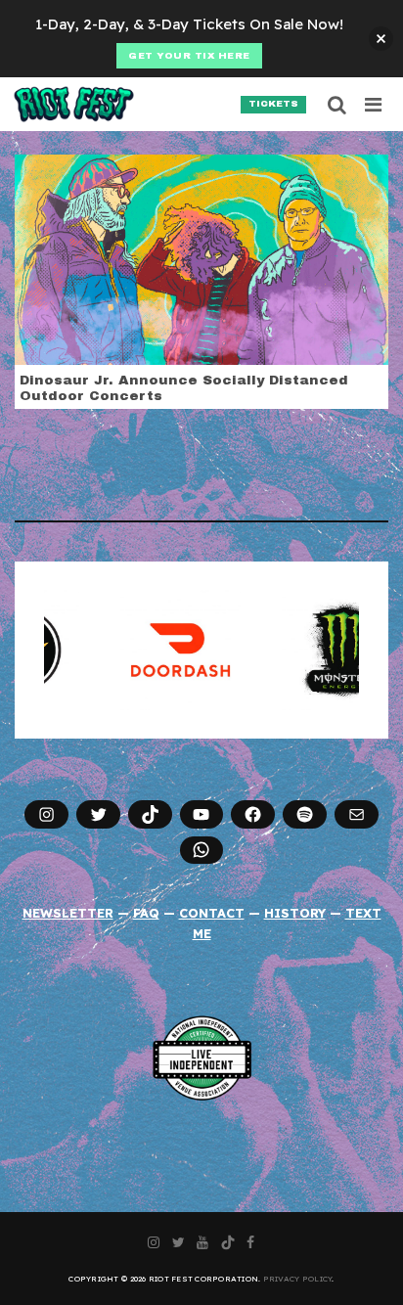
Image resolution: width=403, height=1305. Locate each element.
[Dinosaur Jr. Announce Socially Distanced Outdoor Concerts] (201, 258)
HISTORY (295, 913)
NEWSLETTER (67, 913)
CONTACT (212, 913)
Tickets (273, 104)
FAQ (146, 913)
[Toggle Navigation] (374, 104)
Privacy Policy (298, 1278)
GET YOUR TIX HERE (189, 56)
